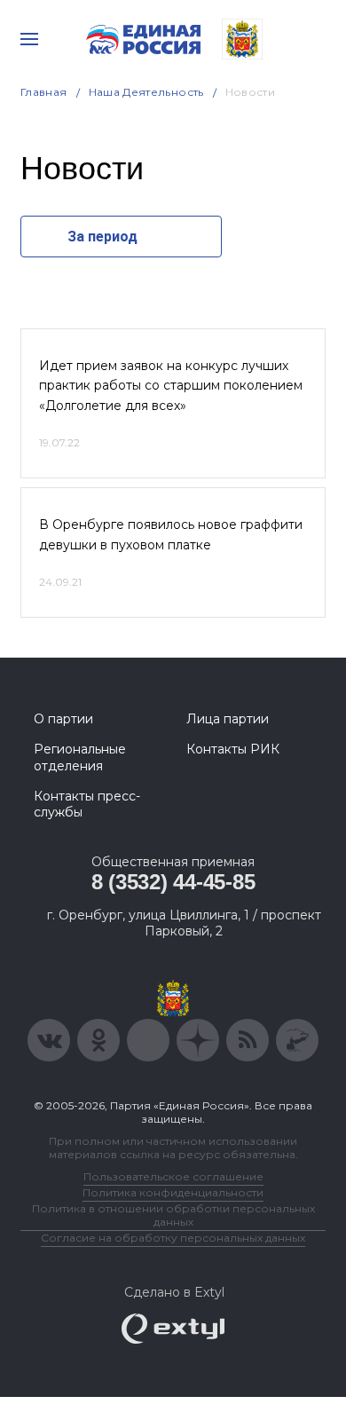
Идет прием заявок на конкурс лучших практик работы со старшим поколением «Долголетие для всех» (171, 386)
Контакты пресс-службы (87, 804)
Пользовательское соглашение (173, 1176)
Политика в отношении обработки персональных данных (173, 1215)
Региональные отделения (80, 757)
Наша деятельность (146, 92)
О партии (63, 719)
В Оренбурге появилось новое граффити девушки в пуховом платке (171, 534)
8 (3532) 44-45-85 (173, 882)
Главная (43, 92)
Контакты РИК (232, 749)
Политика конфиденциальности (173, 1192)
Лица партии (227, 719)
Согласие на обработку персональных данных (173, 1237)
